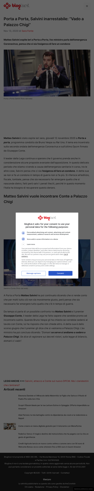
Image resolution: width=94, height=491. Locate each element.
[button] (47, 244)
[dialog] (47, 246)
